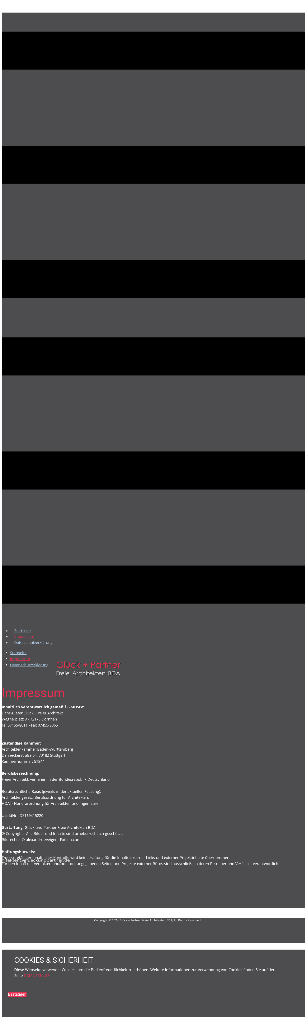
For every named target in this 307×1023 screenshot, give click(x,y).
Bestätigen (17, 994)
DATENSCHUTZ (36, 975)
